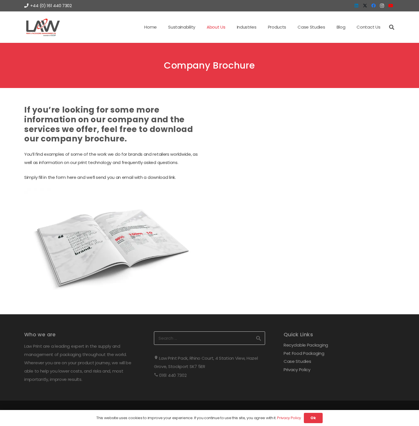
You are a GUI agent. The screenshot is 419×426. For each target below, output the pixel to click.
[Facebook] (373, 5)
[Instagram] (382, 5)
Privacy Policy (297, 370)
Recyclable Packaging (306, 345)
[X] (365, 5)
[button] (198, 27)
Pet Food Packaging (304, 353)
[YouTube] (390, 5)
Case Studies (297, 361)
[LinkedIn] (356, 5)
